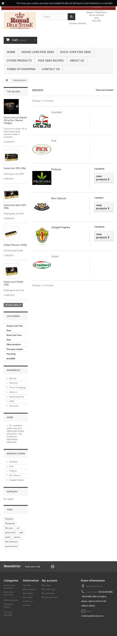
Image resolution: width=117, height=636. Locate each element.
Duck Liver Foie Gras (75, 52)
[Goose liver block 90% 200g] (11, 194)
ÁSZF (11, 401)
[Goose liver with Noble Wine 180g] (11, 157)
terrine (17, 537)
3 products (99, 169)
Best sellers (28, 593)
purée (8, 537)
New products (29, 589)
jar (18, 528)
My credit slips (49, 589)
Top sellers (13, 91)
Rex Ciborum (15, 475)
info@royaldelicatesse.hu (92, 616)
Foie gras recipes (51, 60)
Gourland (13, 462)
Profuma (13, 471)
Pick (11, 466)
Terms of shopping (21, 69)
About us (77, 60)
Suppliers (12, 491)
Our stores (14, 406)
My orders (46, 585)
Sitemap (26, 605)
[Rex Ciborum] (41, 207)
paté (21, 532)
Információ (13, 370)
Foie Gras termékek (11, 356)
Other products (19, 60)
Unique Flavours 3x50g (15, 244)
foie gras (9, 528)
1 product (98, 198)
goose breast (11, 546)
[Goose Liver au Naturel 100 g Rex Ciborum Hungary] (11, 106)
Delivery (12, 378)
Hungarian (10, 523)
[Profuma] (41, 178)
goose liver (10, 532)
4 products (99, 227)
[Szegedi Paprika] (41, 236)
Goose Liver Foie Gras (37, 52)
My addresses (48, 593)
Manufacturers (16, 453)
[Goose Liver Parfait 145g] (11, 270)
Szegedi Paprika (16, 480)
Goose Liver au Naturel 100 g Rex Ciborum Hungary (15, 120)
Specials (27, 585)
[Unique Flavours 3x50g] (11, 234)
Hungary (9, 519)
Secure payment (16, 397)
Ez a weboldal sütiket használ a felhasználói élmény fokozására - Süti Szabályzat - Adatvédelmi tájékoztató (15, 433)
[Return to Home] (7, 80)
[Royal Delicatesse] (20, 20)
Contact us (51, 69)
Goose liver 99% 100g (15, 168)
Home (11, 52)
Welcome (13, 383)
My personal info (50, 597)
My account (49, 580)
